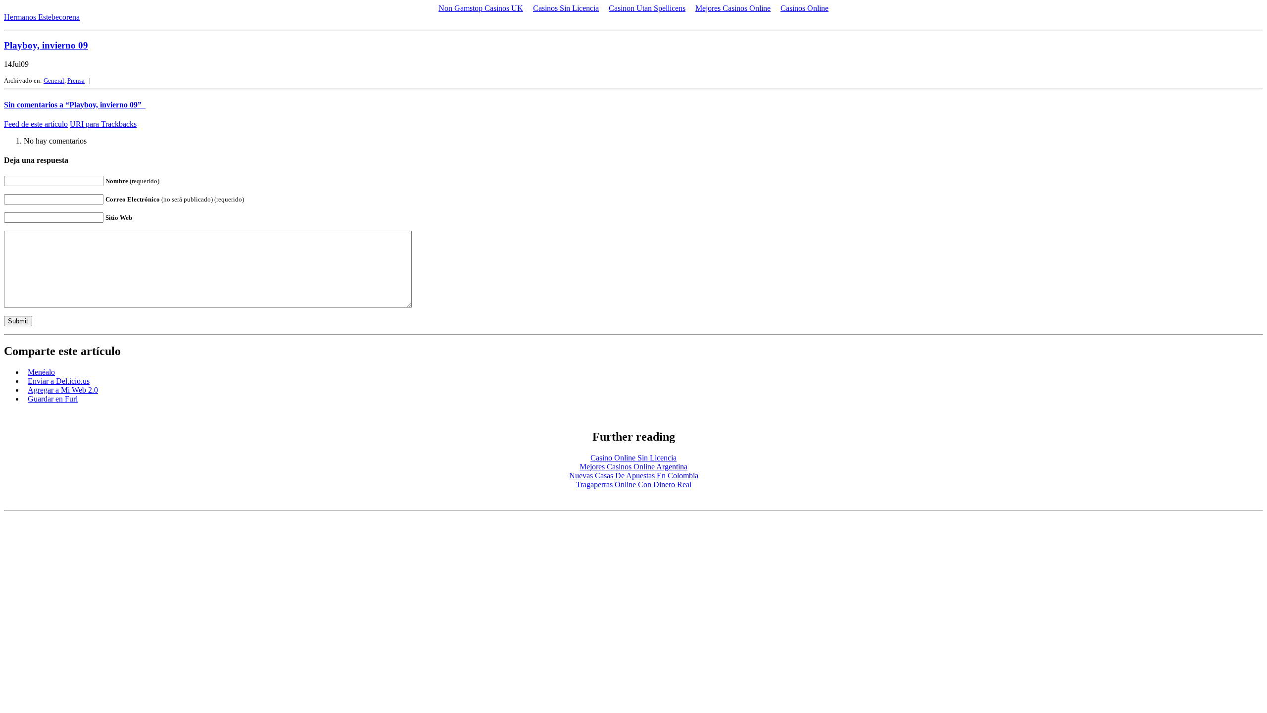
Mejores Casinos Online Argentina (633, 466)
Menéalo (41, 372)
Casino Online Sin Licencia (633, 458)
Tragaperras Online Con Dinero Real (633, 484)
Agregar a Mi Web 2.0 (63, 390)
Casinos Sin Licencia (566, 8)
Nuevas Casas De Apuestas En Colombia (633, 475)
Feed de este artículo (36, 124)
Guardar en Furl (53, 399)
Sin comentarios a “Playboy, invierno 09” (75, 105)
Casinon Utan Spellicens (647, 8)
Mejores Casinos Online (733, 8)
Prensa (76, 80)
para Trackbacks (103, 124)
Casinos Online (804, 8)
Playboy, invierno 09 (46, 45)
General (54, 80)
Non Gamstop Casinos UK (481, 8)
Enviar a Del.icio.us (59, 381)
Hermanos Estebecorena (42, 17)
